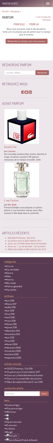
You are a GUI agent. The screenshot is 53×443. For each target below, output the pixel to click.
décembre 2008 (14, 347)
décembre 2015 (13, 330)
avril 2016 (11, 317)
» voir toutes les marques (43, 18)
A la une (10, 266)
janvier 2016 (12, 327)
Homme (10, 279)
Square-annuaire (14, 421)
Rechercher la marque (26, 41)
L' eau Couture (11, 200)
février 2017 (12, 304)
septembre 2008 (14, 357)
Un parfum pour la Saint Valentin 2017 (25, 240)
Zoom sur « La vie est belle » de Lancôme (27, 246)
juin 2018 (10, 300)
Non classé (11, 283)
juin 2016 (10, 310)
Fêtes (9, 276)
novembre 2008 (14, 351)
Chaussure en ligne (14, 408)
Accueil (5, 11)
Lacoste (11, 151)
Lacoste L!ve (10, 146)
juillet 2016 (11, 307)
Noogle (9, 432)
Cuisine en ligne (13, 405)
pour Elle (19, 24)
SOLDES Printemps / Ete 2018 (21, 237)
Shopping (15, 11)
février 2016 (12, 324)
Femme (10, 273)
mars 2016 (11, 320)
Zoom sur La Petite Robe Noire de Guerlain (27, 243)
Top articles (11, 289)
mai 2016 (11, 314)
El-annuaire (12, 425)
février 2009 (12, 344)
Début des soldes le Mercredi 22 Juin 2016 (27, 249)
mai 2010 (11, 341)
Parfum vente (10, 3)
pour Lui (34, 24)
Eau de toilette (13, 269)
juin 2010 (10, 337)
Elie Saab (12, 204)
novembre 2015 (13, 334)
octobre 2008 (13, 354)
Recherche (42, 72)
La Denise (11, 428)
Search (44, 393)
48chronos (11, 411)
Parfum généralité (14, 286)
